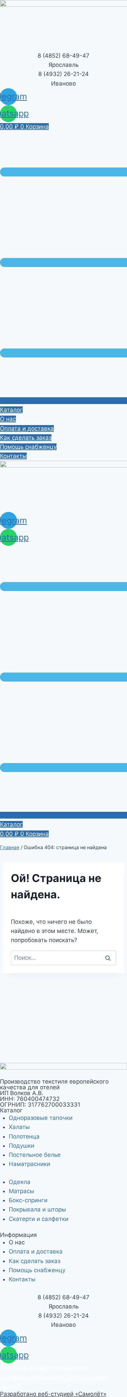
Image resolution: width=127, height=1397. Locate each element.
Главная (9, 847)
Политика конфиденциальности (44, 1367)
